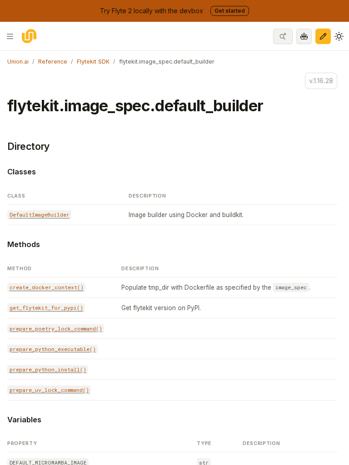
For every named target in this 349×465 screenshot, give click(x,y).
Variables (24, 419)
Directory (28, 146)
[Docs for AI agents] (304, 36)
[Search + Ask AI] (283, 36)
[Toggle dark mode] (339, 36)
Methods (23, 244)
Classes (21, 171)
